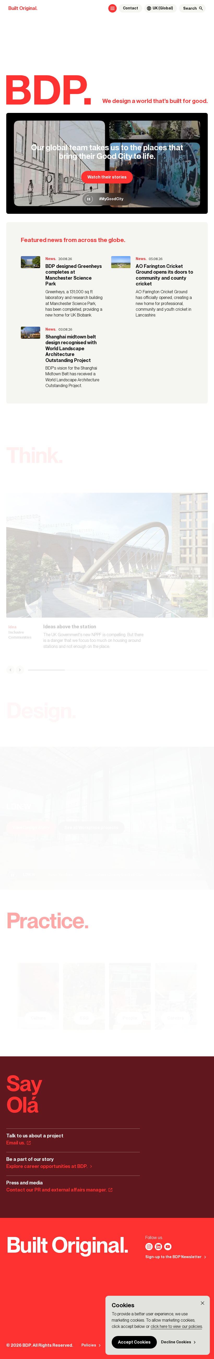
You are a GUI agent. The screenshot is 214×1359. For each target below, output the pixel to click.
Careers (175, 1018)
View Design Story (31, 827)
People (130, 1018)
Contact (130, 8)
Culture (38, 1018)
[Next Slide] (20, 670)
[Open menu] (112, 8)
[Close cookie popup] (202, 1303)
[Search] (201, 8)
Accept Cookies (134, 1342)
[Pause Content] (89, 199)
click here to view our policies (176, 1326)
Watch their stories (107, 177)
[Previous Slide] (10, 670)
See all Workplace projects (91, 827)
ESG (84, 1018)
